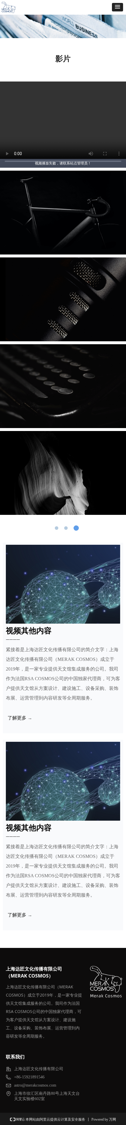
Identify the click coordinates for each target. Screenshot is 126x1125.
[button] (117, 7)
